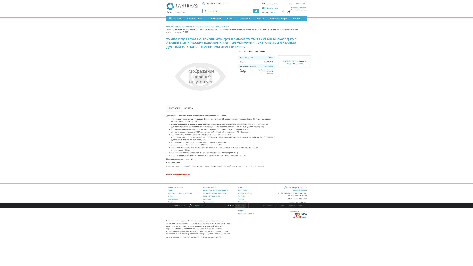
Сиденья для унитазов (211, 196)
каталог (241, 188)
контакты (241, 211)
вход (290, 4)
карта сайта (242, 190)
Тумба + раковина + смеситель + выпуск (265, 71)
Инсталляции (173, 199)
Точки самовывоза (271, 4)
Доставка (245, 18)
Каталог (177, 18)
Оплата (260, 18)
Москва (273, 12)
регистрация (300, 4)
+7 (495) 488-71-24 (216, 3)
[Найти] (256, 11)
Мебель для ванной (175, 188)
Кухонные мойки (209, 188)
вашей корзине (299, 7)
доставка (241, 196)
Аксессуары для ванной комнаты (215, 190)
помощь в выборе (245, 193)
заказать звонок (300, 190)
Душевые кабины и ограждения (180, 193)
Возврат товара (278, 18)
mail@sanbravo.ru (271, 8)
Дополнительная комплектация (215, 193)
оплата (241, 199)
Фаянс (170, 196)
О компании (214, 18)
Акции (230, 18)
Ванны (170, 190)
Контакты (298, 18)
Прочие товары (209, 202)
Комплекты (268, 66)
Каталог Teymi (194, 18)
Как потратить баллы (246, 214)
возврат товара (244, 202)
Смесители (172, 202)
